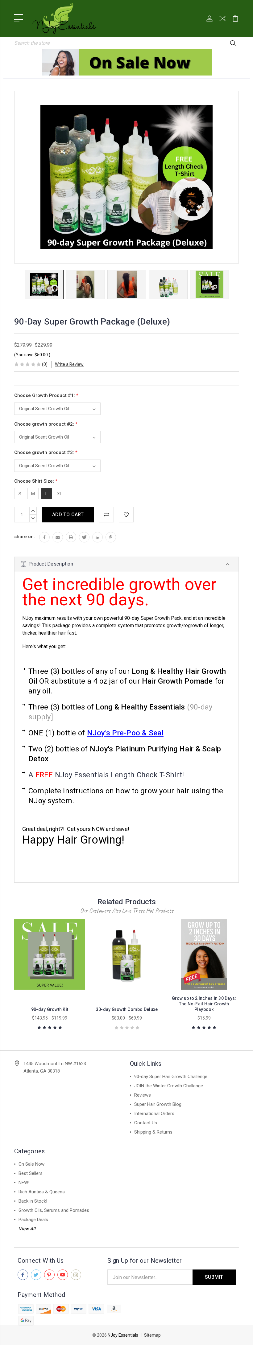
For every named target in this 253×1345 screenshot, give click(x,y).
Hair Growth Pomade (177, 681)
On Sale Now (31, 1164)
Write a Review (69, 364)
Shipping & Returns (153, 1132)
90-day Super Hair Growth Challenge (170, 1076)
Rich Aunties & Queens (42, 1192)
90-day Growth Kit (49, 1009)
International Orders (154, 1113)
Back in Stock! (33, 1201)
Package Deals (33, 1219)
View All (27, 1229)
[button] (126, 62)
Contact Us (145, 1123)
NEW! (24, 1182)
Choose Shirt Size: (35, 481)
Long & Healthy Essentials (140, 707)
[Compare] (222, 22)
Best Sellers (31, 1173)
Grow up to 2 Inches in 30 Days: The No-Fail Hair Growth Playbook (204, 1004)
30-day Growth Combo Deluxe (127, 1009)
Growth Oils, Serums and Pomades (54, 1210)
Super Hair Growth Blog (157, 1104)
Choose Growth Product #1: (46, 395)
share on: (24, 536)
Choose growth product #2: (45, 424)
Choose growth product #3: (45, 452)
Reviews (142, 1095)
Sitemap (152, 1335)
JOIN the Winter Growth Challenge (168, 1086)
